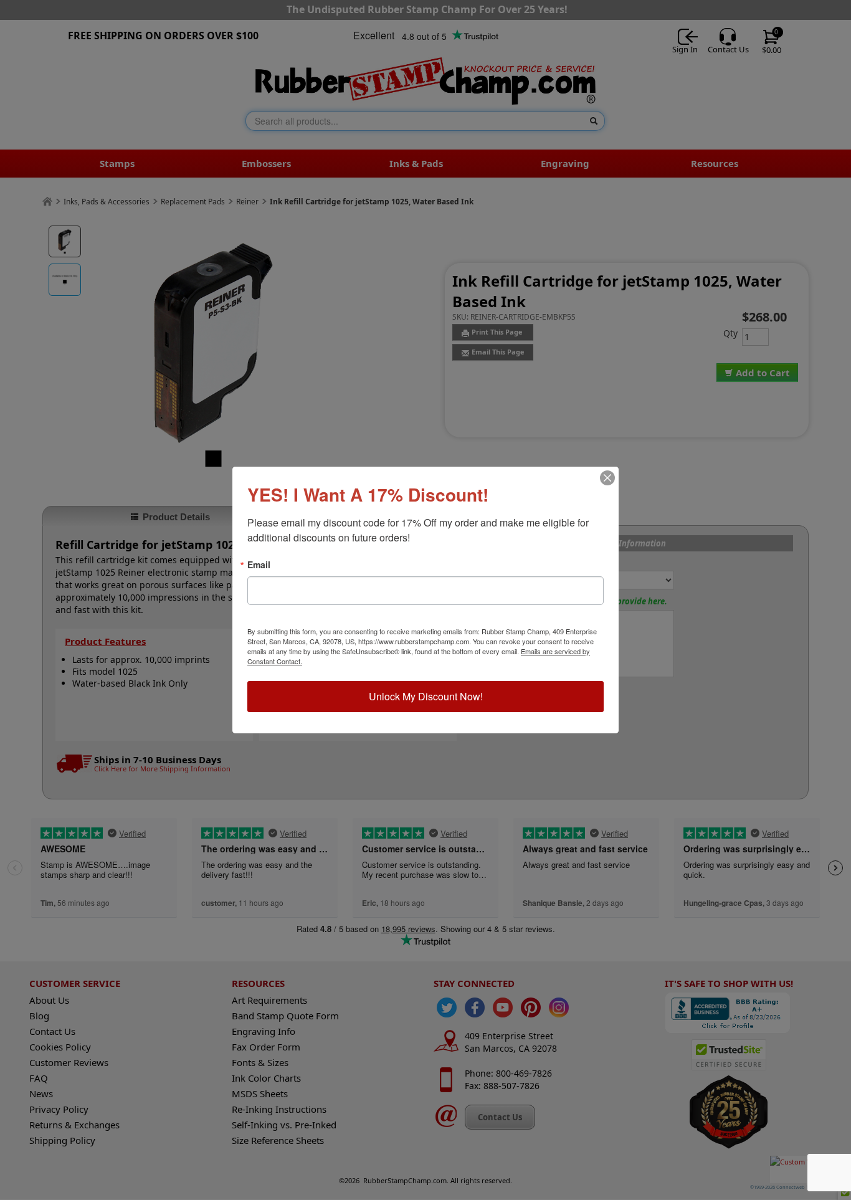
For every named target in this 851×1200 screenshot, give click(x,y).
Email (258, 564)
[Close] (607, 477)
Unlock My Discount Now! (426, 696)
